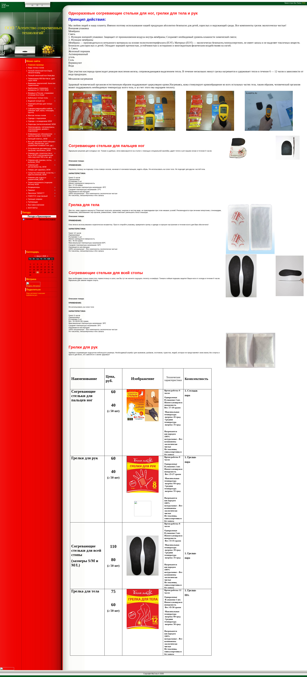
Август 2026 (41, 256)
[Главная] (32, 5)
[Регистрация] (37, 5)
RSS (303, 3)
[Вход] (42, 5)
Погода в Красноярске (39, 216)
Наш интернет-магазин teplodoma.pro (35, 294)
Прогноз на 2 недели (47, 219)
